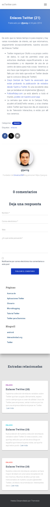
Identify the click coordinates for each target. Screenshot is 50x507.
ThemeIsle (35, 501)
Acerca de (11, 293)
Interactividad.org (14, 337)
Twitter (10, 342)
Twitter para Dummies (16, 318)
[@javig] (25, 157)
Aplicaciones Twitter (15, 298)
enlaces (17, 123)
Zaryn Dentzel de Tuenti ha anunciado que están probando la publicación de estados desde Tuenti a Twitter (27, 83)
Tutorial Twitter (13, 313)
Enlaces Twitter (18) (17, 466)
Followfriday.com (15, 93)
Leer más (10, 408)
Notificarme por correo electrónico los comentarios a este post (23, 262)
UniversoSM (18, 175)
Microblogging (13, 308)
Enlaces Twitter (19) (17, 429)
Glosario (10, 303)
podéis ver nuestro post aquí (27, 97)
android (10, 332)
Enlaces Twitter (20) (18, 389)
